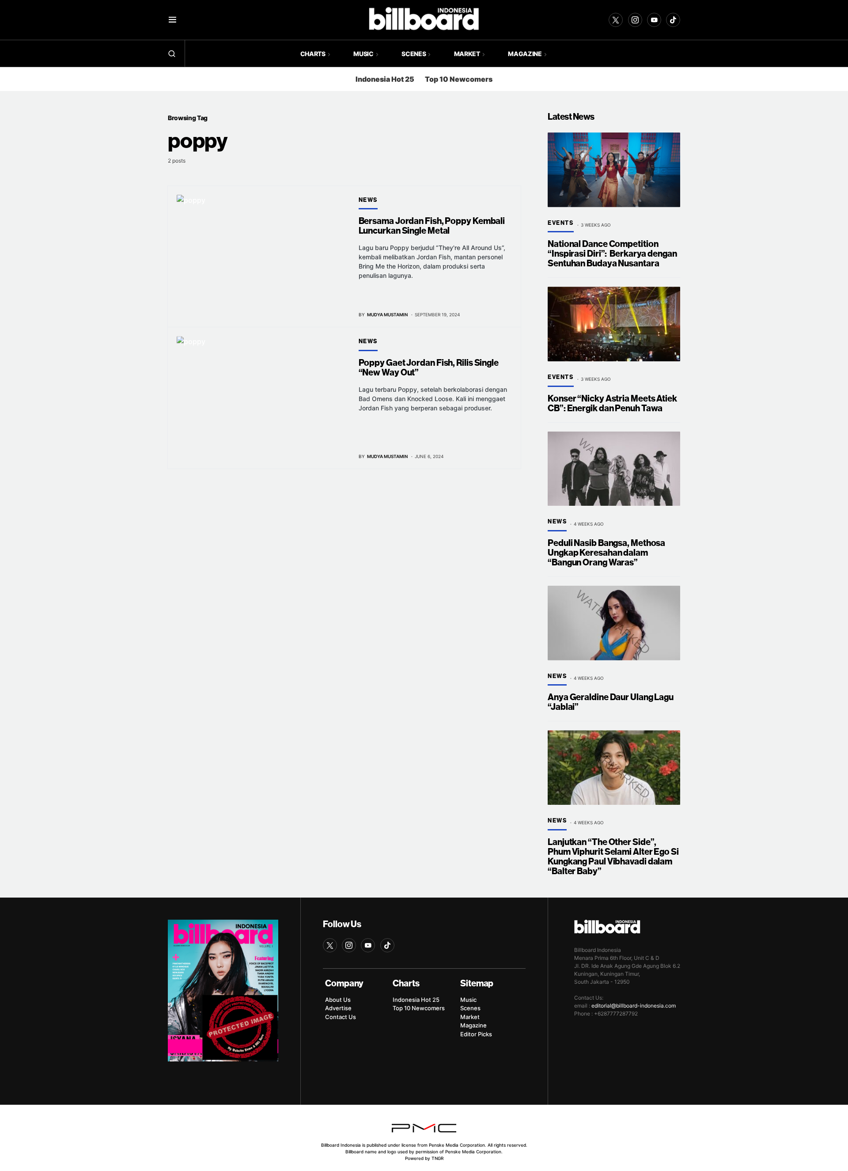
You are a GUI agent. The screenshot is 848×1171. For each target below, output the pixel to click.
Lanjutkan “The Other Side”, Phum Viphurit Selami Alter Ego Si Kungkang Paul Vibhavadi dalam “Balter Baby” (613, 857)
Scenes (470, 1008)
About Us (338, 999)
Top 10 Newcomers (458, 79)
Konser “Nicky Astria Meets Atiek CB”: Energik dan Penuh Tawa (612, 403)
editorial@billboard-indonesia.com (633, 1005)
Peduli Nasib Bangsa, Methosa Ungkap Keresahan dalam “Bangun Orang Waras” (606, 553)
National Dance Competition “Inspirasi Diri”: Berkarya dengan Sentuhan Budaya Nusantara (612, 254)
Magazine (473, 1025)
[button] (172, 20)
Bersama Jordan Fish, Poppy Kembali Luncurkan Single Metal (432, 226)
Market (470, 1016)
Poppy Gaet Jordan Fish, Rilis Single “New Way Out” (429, 367)
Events (561, 223)
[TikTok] (673, 20)
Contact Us (340, 1016)
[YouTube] (654, 20)
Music (468, 999)
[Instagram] (635, 20)
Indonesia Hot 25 (385, 79)
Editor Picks (476, 1034)
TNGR (437, 1158)
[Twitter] (616, 20)
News (368, 200)
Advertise (338, 1008)
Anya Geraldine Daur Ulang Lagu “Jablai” (611, 702)
